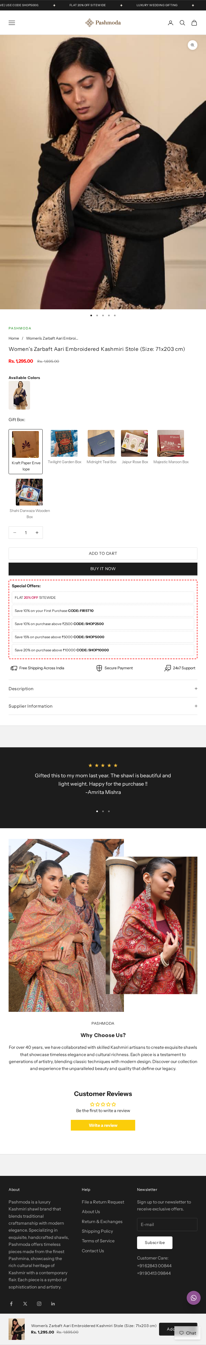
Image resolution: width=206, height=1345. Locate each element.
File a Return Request (103, 1202)
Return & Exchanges (102, 1221)
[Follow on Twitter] (25, 1303)
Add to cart (103, 553)
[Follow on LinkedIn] (53, 1303)
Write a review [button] (103, 1125)
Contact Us (93, 1250)
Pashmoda (20, 328)
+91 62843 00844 (154, 1265)
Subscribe (155, 1242)
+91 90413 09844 (154, 1273)
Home (14, 338)
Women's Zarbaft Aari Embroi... (52, 338)
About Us (91, 1211)
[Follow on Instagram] (39, 1303)
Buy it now (103, 568)
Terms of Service (98, 1240)
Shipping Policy (97, 1231)
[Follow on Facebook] (11, 1303)
